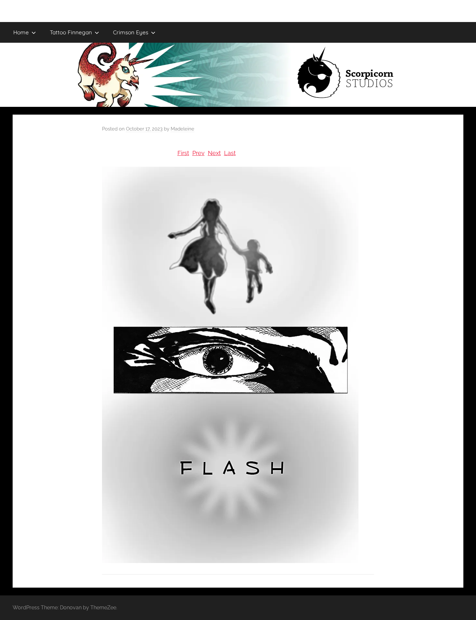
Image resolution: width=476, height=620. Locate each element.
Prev (198, 153)
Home (21, 32)
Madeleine (182, 129)
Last (230, 153)
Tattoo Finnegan (71, 32)
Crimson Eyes (130, 32)
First (183, 153)
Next (214, 153)
